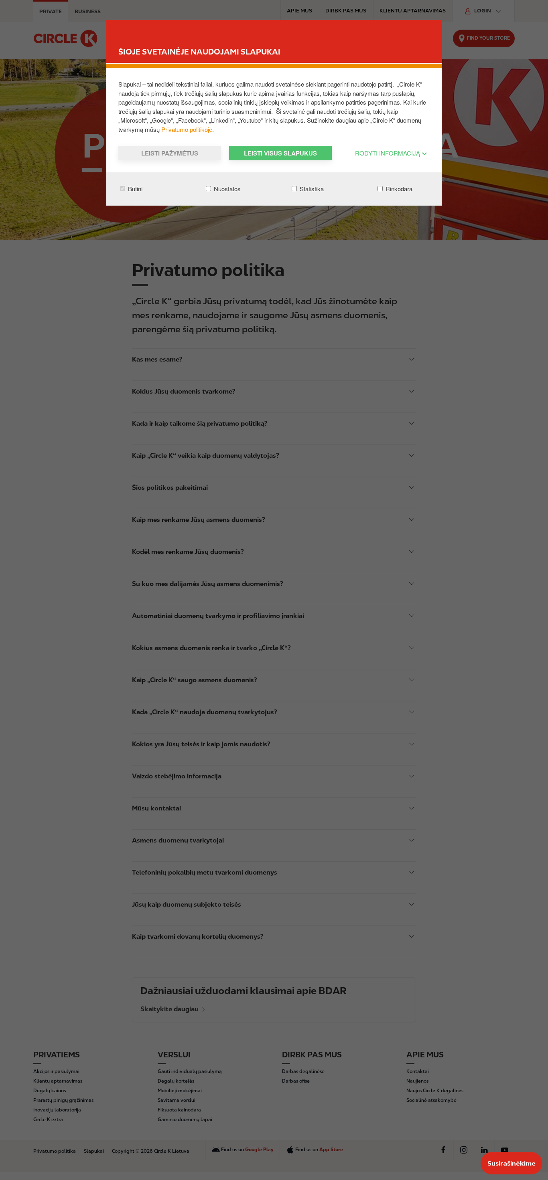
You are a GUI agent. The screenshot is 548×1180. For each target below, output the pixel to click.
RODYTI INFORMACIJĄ (388, 153)
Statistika (311, 188)
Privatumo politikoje (186, 129)
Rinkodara (398, 188)
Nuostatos (226, 188)
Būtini (134, 188)
